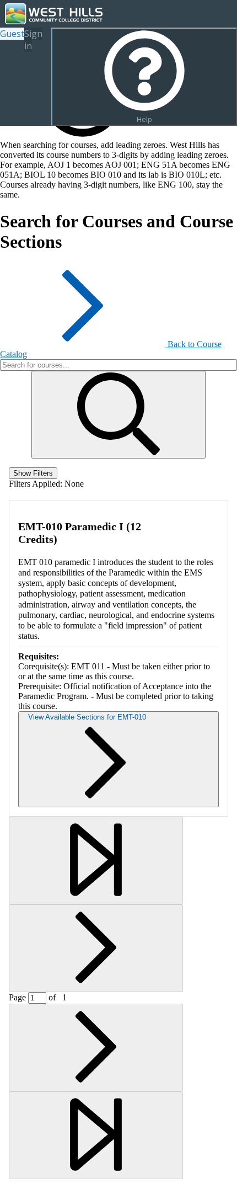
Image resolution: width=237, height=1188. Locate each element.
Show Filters (33, 473)
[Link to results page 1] (96, 860)
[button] (118, 415)
